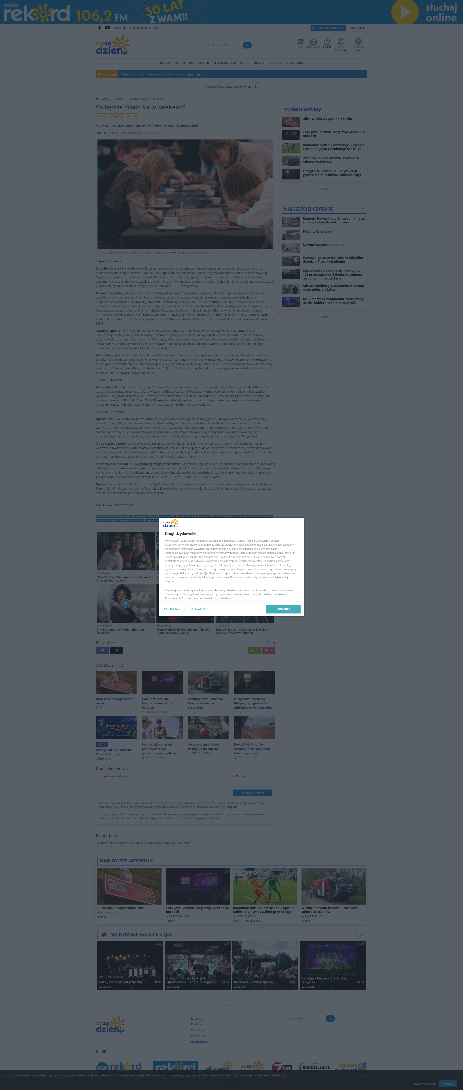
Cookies (186, 598)
